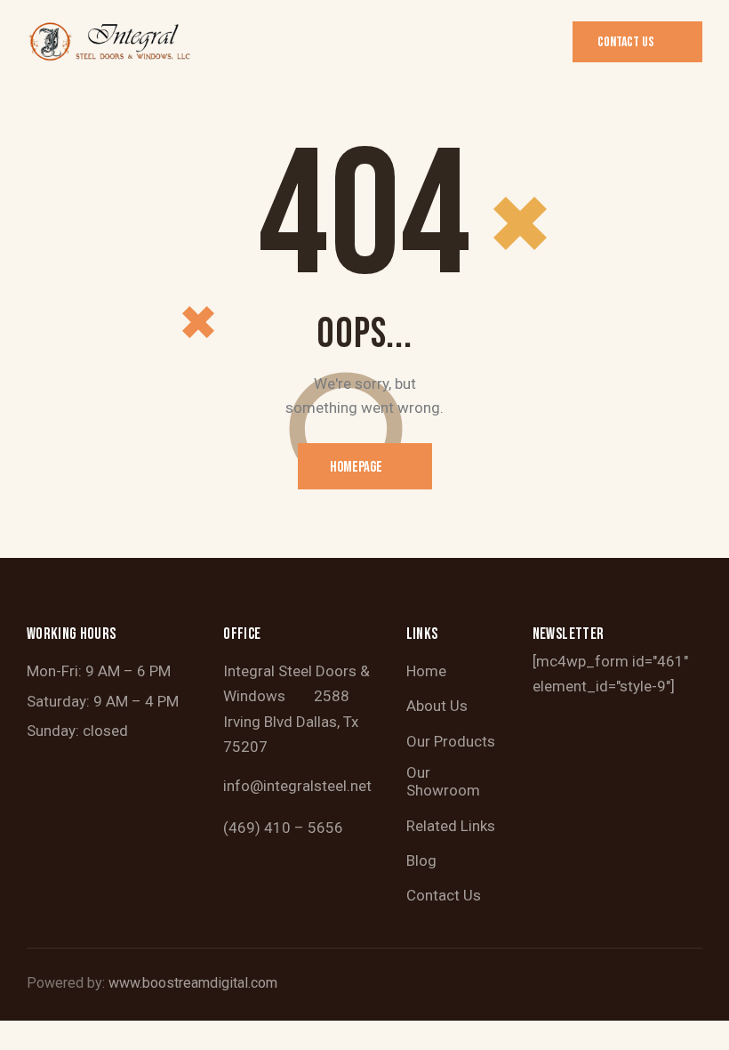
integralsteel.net (317, 786)
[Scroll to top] (696, 1017)
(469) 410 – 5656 (283, 827)
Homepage (356, 467)
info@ (243, 786)
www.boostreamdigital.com (192, 982)
